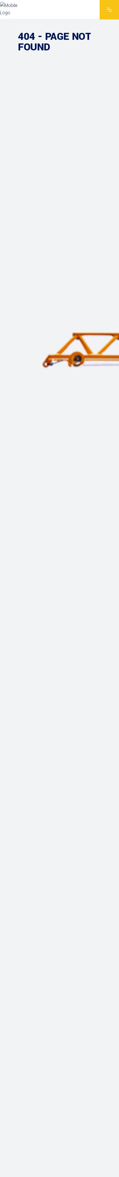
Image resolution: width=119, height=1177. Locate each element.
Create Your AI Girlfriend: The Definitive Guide (55, 366)
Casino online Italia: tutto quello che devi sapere (55, 846)
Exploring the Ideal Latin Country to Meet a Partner (57, 259)
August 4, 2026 (34, 248)
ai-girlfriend (70, 119)
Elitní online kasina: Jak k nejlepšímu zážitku (56, 618)
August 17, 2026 (35, 119)
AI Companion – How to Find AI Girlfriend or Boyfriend (53, 492)
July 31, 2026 (31, 476)
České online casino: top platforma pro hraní (54, 732)
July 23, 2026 (31, 606)
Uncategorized (70, 248)
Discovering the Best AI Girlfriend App (53, 130)
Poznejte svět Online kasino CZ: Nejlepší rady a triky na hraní (59, 1155)
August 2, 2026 (34, 355)
